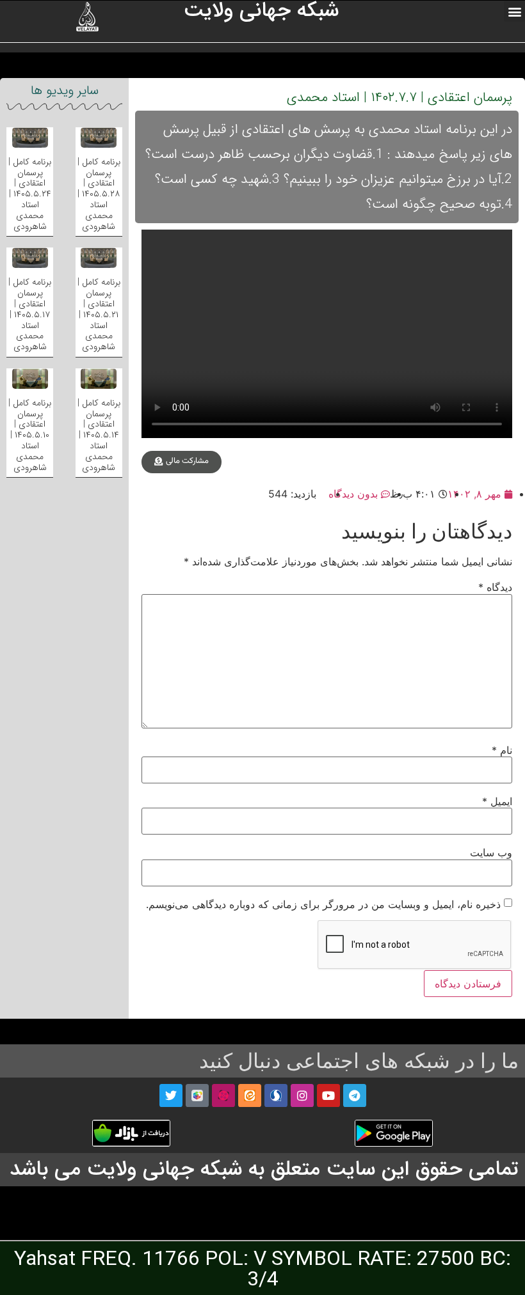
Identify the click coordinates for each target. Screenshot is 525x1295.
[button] (514, 11)
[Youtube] (328, 1095)
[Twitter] (170, 1095)
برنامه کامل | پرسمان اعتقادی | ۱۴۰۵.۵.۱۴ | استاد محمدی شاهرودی (98, 435)
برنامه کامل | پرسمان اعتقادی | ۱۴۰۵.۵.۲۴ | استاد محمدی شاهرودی (29, 194)
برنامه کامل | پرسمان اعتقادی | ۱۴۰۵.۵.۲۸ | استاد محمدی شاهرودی (98, 194)
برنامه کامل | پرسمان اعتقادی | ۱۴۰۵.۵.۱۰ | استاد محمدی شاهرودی (29, 435)
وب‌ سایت (491, 852)
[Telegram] (354, 1095)
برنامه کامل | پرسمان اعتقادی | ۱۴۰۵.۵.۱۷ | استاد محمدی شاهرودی (29, 314)
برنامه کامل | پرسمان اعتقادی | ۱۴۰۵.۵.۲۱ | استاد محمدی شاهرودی (98, 314)
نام (502, 750)
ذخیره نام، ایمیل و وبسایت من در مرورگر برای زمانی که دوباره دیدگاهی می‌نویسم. (323, 904)
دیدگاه (495, 587)
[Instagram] (302, 1095)
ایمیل (497, 801)
